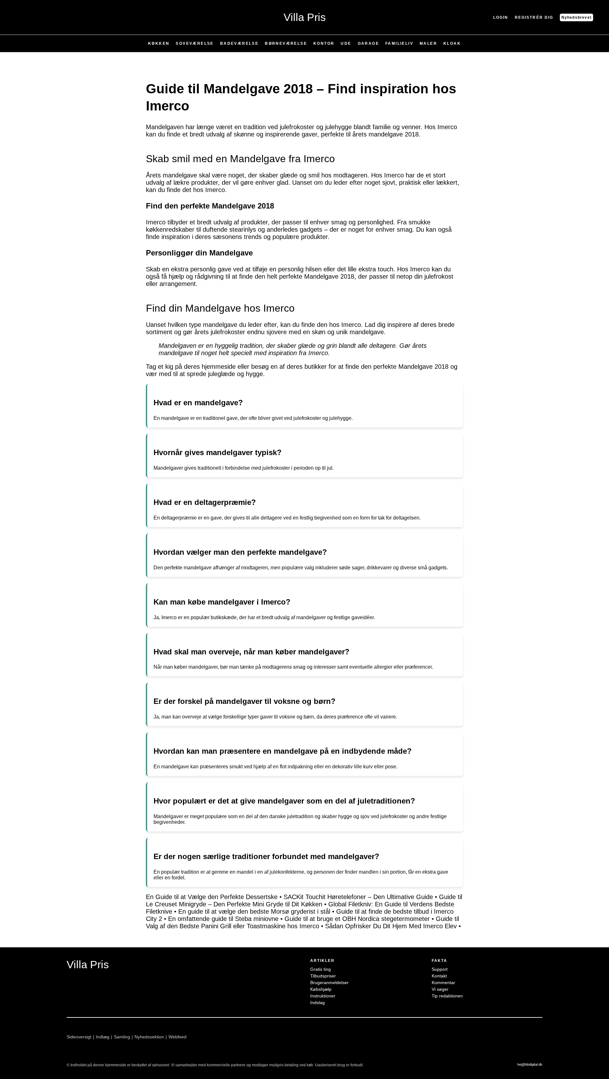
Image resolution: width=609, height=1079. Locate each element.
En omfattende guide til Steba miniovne (223, 918)
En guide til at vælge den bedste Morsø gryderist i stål (254, 911)
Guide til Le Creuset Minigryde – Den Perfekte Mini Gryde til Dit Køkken (304, 900)
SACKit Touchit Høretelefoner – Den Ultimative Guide (358, 896)
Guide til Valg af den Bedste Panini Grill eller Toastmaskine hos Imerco (302, 922)
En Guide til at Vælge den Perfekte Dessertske (212, 896)
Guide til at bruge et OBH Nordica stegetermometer (357, 918)
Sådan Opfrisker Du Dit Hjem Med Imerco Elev (391, 926)
